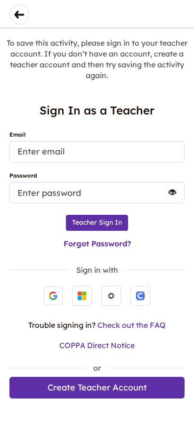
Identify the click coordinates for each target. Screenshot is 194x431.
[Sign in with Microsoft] (82, 296)
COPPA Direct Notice (97, 345)
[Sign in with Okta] (111, 296)
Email (17, 134)
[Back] (19, 14)
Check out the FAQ (131, 325)
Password (23, 175)
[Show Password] (168, 192)
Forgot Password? (97, 243)
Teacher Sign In (97, 222)
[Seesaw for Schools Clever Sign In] (140, 296)
